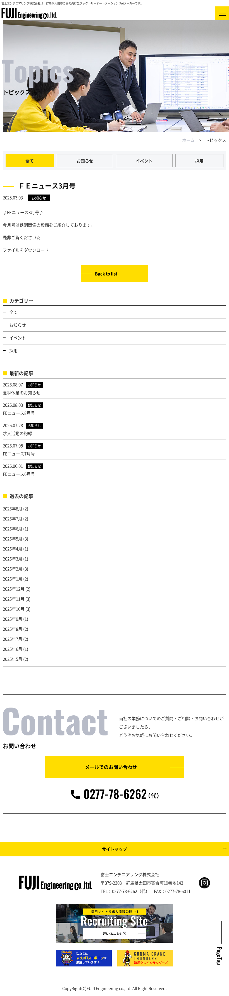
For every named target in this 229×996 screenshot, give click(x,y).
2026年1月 (12, 579)
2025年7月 (12, 639)
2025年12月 (14, 589)
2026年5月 (12, 538)
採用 (199, 161)
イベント (144, 161)
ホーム (188, 140)
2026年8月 (12, 508)
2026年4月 (12, 549)
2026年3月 (12, 559)
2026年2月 (12, 569)
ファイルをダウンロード (26, 250)
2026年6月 (12, 528)
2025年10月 (14, 609)
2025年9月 (12, 619)
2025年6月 (12, 649)
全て (29, 161)
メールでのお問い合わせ (111, 766)
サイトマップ (114, 849)
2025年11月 (14, 599)
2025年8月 (12, 629)
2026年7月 (12, 518)
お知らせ (85, 161)
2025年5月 (12, 659)
